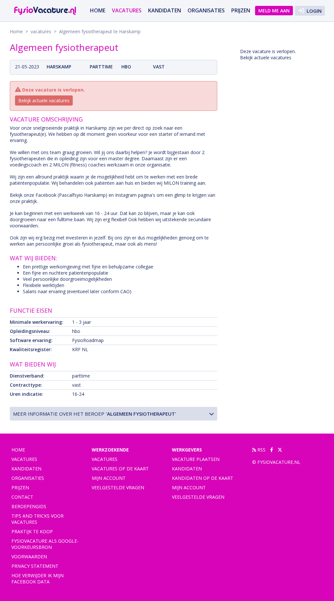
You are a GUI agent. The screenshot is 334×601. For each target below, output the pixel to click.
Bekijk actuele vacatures (43, 100)
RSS (261, 450)
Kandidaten (164, 10)
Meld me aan (274, 10)
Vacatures (104, 459)
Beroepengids (28, 506)
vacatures (127, 10)
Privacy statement (34, 566)
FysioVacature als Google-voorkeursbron (45, 544)
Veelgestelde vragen (118, 487)
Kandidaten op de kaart (202, 478)
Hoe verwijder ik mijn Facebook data (37, 578)
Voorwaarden (29, 556)
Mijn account (109, 478)
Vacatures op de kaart (120, 468)
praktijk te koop (32, 531)
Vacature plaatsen (196, 459)
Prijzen (240, 10)
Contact (22, 497)
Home (97, 10)
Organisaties (206, 10)
